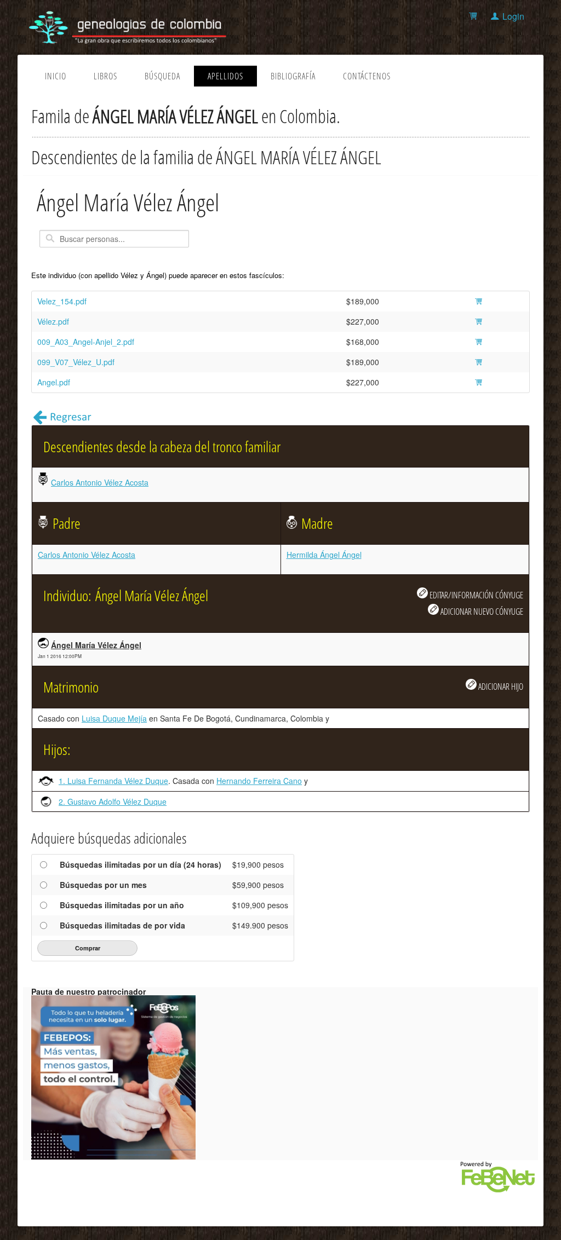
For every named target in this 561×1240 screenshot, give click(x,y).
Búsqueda (162, 76)
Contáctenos (367, 76)
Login (513, 16)
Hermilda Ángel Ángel (324, 554)
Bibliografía (293, 76)
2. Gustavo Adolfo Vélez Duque (113, 801)
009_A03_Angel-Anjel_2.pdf (85, 341)
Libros (105, 76)
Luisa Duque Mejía (114, 718)
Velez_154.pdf (62, 301)
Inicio (55, 76)
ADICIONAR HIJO (500, 686)
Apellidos (225, 76)
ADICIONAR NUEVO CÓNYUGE (481, 611)
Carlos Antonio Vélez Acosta (99, 482)
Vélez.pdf (53, 321)
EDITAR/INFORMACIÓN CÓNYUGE (475, 595)
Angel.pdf (53, 382)
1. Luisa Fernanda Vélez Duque (113, 780)
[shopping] (474, 16)
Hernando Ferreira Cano (259, 780)
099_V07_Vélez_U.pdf (76, 361)
